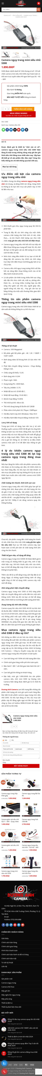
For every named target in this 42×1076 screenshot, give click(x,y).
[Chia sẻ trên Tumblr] (26, 130)
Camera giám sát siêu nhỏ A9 (10, 846)
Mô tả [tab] (3, 142)
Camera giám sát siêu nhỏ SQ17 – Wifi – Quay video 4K (10, 821)
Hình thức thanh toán (9, 950)
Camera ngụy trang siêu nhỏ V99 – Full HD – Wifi (30, 846)
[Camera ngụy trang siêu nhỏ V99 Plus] (31, 862)
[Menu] (2, 3)
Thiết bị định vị (6, 1003)
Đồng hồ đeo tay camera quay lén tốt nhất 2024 (23, 1020)
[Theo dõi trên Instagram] (7, 925)
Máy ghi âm (5, 991)
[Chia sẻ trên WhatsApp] (3, 130)
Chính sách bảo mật (8, 958)
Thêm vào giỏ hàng (23, 109)
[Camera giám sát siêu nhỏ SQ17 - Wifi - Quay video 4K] (10, 810)
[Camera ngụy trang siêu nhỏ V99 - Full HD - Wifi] (31, 836)
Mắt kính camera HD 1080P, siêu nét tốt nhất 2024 (23, 1029)
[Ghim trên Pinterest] (19, 130)
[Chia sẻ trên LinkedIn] (22, 130)
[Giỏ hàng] (38, 3)
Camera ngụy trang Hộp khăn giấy (9, 794)
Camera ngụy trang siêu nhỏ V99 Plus (30, 872)
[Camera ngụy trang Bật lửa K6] (31, 784)
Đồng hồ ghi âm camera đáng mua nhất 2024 (22, 1053)
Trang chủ (7, 15)
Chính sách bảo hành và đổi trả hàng (15, 954)
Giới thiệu (5, 938)
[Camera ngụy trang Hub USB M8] (31, 810)
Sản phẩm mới (17, 15)
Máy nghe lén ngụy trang (10, 995)
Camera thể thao (7, 987)
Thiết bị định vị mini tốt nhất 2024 (20, 1037)
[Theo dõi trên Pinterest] (15, 925)
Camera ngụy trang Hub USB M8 (30, 820)
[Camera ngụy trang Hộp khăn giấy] (10, 784)
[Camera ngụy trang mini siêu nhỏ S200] (10, 862)
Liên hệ (4, 966)
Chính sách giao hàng (9, 946)
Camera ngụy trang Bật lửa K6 (31, 794)
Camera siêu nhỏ (21, 17)
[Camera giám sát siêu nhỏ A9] (10, 836)
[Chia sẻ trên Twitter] (11, 130)
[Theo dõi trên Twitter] (11, 925)
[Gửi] (39, 9)
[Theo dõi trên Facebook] (3, 925)
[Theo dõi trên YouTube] (22, 925)
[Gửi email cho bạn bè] (15, 130)
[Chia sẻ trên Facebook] (7, 130)
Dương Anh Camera (9, 689)
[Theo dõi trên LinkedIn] (19, 925)
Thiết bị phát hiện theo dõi (11, 1007)
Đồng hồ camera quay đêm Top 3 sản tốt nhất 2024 (23, 1044)
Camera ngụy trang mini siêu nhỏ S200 (9, 872)
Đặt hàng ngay (21, 766)
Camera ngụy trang (30, 15)
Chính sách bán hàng (9, 942)
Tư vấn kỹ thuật (7, 962)
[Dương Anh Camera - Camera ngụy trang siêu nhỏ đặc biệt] (21, 3)
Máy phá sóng (6, 999)
